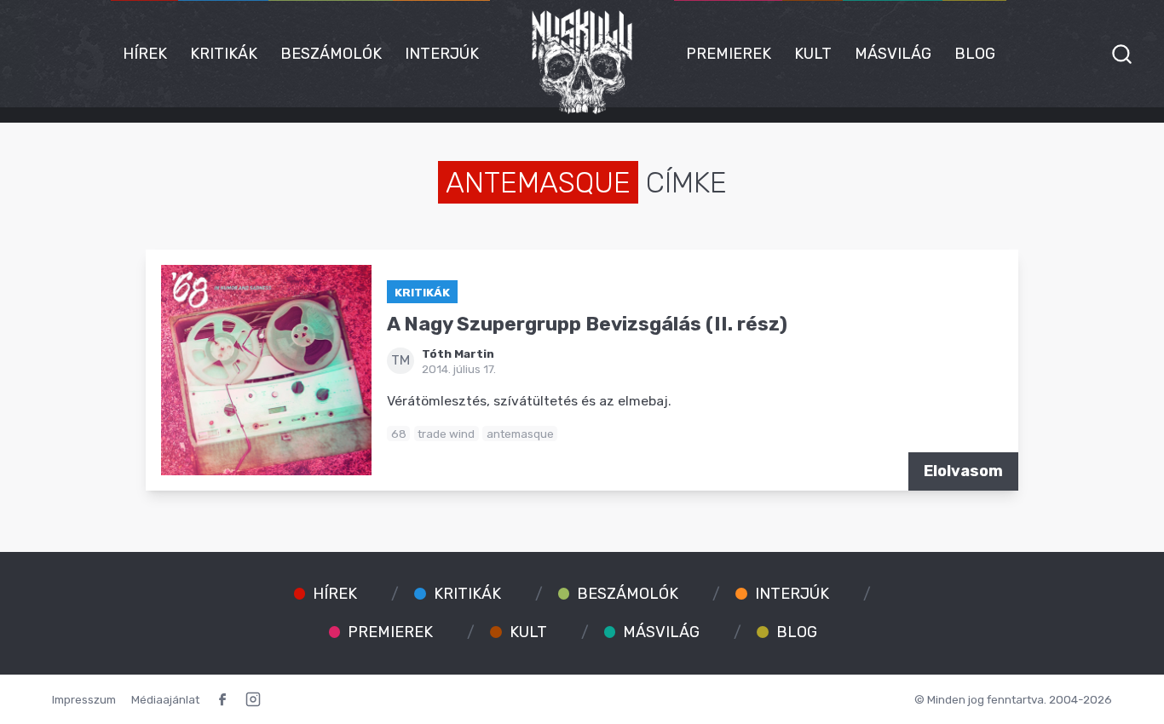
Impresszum (84, 699)
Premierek (728, 53)
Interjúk (442, 53)
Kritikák (223, 53)
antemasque (520, 433)
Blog (974, 53)
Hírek (145, 53)
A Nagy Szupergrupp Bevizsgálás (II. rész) (587, 324)
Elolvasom (963, 471)
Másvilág (893, 53)
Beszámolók (331, 53)
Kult (813, 53)
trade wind (446, 433)
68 (398, 433)
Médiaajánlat (165, 699)
